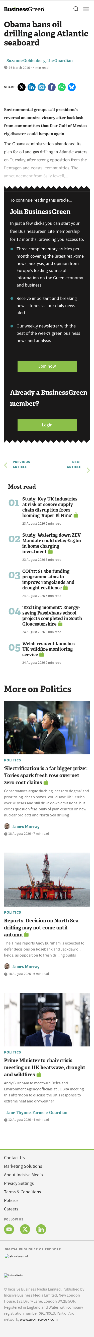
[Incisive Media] (13, 1274)
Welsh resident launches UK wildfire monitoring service (48, 649)
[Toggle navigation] (84, 9)
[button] (75, 9)
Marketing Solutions (23, 1166)
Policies (11, 1200)
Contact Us (14, 1158)
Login (47, 425)
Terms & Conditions (22, 1192)
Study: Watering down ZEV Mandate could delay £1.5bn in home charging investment (51, 543)
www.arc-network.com (39, 1319)
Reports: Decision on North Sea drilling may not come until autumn (41, 927)
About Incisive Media (23, 1175)
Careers (11, 1209)
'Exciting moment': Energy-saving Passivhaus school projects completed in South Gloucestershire (52, 615)
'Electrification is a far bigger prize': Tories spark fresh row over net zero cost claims (45, 775)
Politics (12, 760)
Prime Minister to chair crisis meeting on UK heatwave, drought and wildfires (44, 1067)
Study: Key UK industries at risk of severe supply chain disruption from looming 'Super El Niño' (49, 507)
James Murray (26, 826)
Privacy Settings (19, 1183)
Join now (47, 366)
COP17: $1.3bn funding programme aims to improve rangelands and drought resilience (48, 579)
